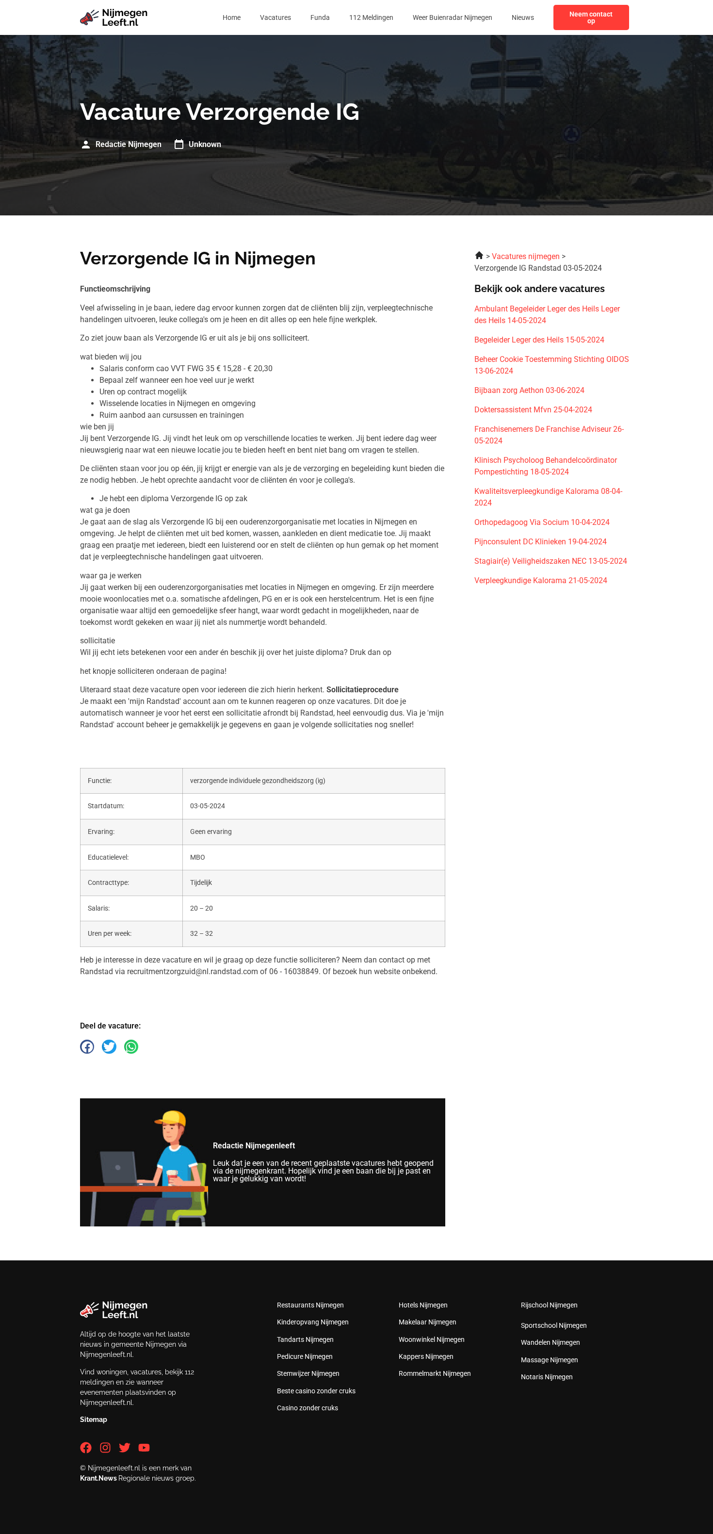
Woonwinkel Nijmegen (432, 1339)
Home (232, 17)
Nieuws (523, 17)
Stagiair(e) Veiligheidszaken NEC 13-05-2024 (550, 561)
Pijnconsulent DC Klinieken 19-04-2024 (540, 541)
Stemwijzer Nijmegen (308, 1373)
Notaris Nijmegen (547, 1377)
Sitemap (93, 1419)
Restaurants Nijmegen (310, 1305)
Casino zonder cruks (307, 1408)
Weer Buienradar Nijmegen (452, 17)
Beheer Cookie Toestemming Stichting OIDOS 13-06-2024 (551, 365)
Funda (320, 17)
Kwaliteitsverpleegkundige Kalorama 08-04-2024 (548, 497)
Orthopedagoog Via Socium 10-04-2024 (542, 522)
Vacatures (275, 17)
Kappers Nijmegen (426, 1356)
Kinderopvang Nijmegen (313, 1322)
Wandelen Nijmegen (550, 1342)
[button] (87, 1047)
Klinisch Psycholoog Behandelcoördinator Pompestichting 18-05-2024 (545, 466)
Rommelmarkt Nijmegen (435, 1373)
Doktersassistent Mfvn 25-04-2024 (533, 409)
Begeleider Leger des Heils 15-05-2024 (539, 339)
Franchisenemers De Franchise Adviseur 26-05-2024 (549, 434)
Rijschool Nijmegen (549, 1305)
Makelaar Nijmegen (427, 1322)
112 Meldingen (371, 17)
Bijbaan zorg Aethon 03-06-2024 (529, 390)
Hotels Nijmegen (423, 1305)
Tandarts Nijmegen (305, 1339)
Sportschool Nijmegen (554, 1325)
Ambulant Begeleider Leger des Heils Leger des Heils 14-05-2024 (547, 314)
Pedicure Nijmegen (305, 1356)
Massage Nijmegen (549, 1360)
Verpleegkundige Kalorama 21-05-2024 (540, 580)
